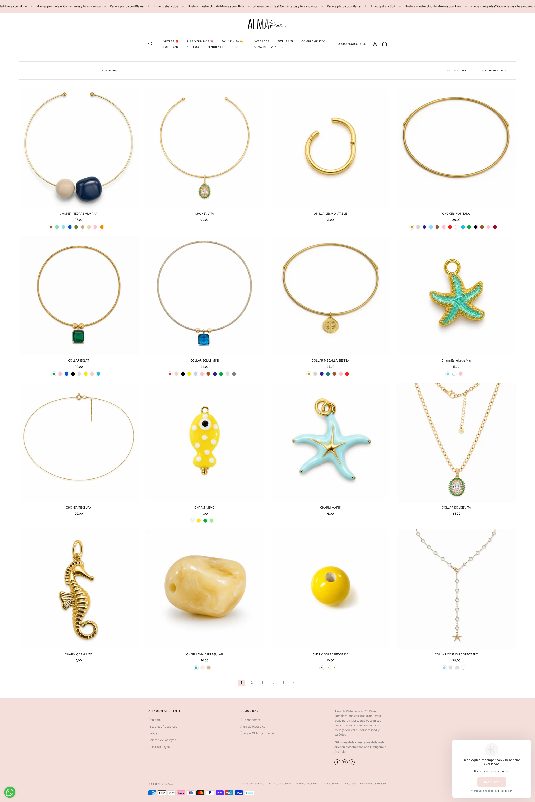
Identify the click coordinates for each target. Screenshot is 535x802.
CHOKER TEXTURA (78, 507)
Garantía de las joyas (162, 740)
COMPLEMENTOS (313, 41)
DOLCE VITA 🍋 (232, 41)
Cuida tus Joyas (159, 747)
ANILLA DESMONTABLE (330, 213)
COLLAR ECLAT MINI (204, 360)
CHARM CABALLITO (78, 654)
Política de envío (331, 783)
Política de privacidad (279, 783)
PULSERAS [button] (170, 46)
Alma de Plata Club (253, 726)
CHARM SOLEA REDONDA (330, 654)
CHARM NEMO (204, 507)
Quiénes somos (250, 719)
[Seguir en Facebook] (337, 762)
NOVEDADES (261, 41)
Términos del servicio (306, 783)
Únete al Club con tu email (257, 733)
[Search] (150, 44)
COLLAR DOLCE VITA (456, 507)
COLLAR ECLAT (78, 360)
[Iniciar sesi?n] (375, 44)
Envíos (152, 733)
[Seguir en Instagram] (345, 762)
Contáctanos (71, 6)
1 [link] (241, 682)
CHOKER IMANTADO (456, 213)
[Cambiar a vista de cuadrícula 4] (464, 70)
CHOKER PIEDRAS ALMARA (78, 213)
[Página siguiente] (293, 683)
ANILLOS (193, 46)
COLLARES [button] (285, 41)
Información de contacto (373, 783)
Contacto (154, 719)
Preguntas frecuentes (162, 726)
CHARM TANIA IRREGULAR (204, 654)
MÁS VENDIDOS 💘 (200, 41)
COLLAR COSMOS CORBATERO (456, 654)
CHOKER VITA (204, 213)
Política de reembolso (252, 783)
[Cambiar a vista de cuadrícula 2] (448, 70)
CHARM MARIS (330, 507)
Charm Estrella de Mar (456, 360)
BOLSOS (240, 46)
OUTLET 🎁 (171, 41)
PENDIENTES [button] (216, 46)
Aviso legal (350, 783)
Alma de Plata (165, 784)
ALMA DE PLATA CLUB (269, 46)
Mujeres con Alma (15, 6)
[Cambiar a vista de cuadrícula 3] (456, 70)
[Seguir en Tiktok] (352, 762)
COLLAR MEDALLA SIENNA (330, 360)
